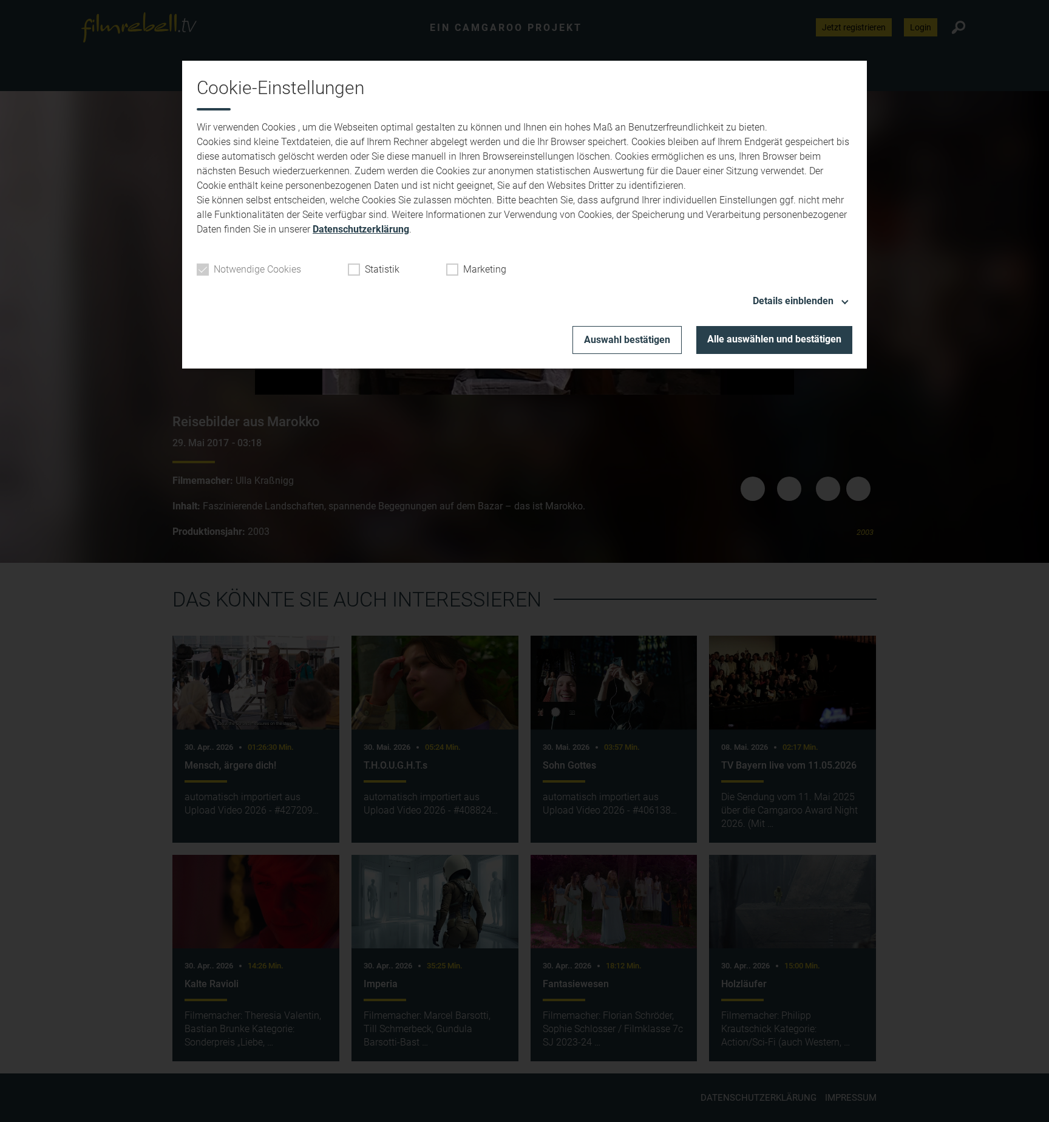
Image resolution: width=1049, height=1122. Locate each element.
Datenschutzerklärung (361, 229)
